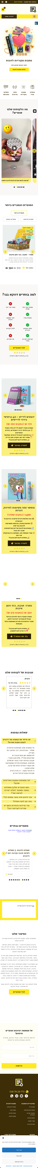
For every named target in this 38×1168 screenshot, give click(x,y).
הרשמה (19, 1065)
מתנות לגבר (13, 1110)
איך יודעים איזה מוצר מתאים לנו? (17, 797)
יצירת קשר (9, 1165)
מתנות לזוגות (12, 1116)
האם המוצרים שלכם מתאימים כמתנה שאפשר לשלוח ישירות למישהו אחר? (16, 790)
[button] (3, 1138)
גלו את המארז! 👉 (19, 636)
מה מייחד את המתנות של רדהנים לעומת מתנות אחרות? (16, 741)
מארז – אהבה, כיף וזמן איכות (21, 254)
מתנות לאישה (12, 1113)
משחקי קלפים (31, 1118)
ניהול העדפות (19, 1162)
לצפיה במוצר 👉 (19, 445)
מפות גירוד (32, 1107)
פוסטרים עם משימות (29, 1110)
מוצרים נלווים (31, 1124)
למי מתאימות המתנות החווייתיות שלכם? (16, 782)
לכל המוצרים (19, 347)
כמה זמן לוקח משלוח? (22, 801)
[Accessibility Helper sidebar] (36, 23)
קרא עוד (11, 874)
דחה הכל (19, 1156)
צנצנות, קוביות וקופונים (31, 1114)
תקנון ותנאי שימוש (17, 1165)
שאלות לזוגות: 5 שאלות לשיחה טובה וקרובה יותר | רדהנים (19, 853)
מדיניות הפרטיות (27, 1165)
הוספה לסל (29, 268)
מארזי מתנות (31, 1121)
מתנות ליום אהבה (11, 1107)
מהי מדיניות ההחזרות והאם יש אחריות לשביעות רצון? (16, 807)
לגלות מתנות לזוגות (19, 69)
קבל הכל (19, 1150)
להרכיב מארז (9, 16)
